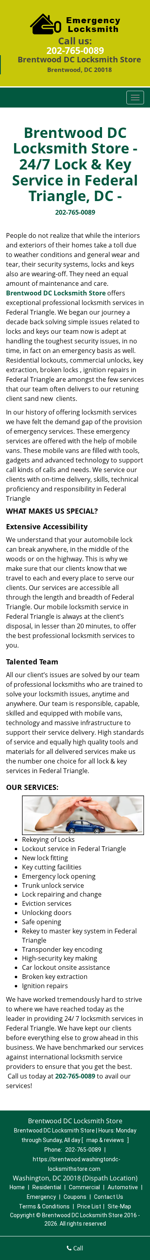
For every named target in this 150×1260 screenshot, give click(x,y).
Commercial (84, 1187)
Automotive (123, 1187)
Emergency (41, 1197)
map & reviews (105, 1140)
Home (17, 1187)
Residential (46, 1187)
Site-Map (119, 1206)
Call (77, 1248)
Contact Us (108, 1197)
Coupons (75, 1197)
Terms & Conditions (44, 1206)
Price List (89, 1206)
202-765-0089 (75, 50)
